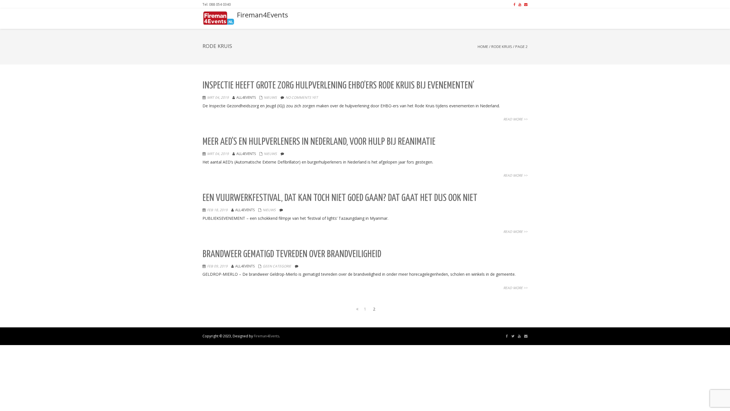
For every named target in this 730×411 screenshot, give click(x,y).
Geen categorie (277, 266)
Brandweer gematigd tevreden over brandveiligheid (291, 254)
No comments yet (301, 97)
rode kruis (501, 46)
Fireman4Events (266, 336)
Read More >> (515, 119)
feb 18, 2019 (217, 209)
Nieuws (270, 97)
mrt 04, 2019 (218, 97)
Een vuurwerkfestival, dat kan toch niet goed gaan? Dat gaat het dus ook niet (339, 198)
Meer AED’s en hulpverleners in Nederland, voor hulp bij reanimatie (318, 142)
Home (483, 46)
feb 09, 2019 (217, 266)
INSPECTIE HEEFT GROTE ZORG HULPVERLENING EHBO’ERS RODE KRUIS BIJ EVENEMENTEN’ (338, 85)
